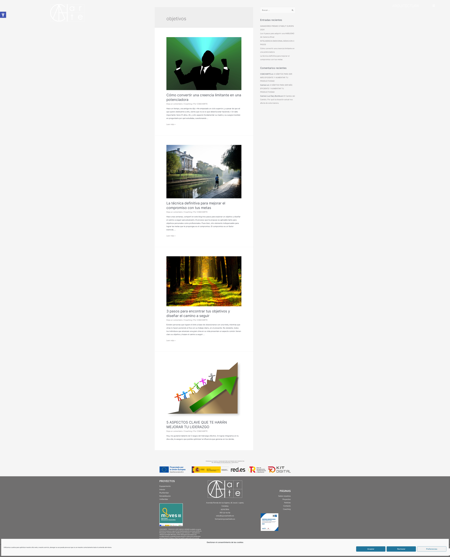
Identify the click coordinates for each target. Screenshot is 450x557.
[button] (3, 15)
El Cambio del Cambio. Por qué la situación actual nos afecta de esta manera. (277, 99)
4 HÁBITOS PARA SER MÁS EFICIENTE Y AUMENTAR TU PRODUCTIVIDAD (276, 77)
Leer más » (170, 124)
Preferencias (431, 549)
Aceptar (370, 549)
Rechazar (401, 549)
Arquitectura (405, 6)
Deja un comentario (174, 104)
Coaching (188, 104)
